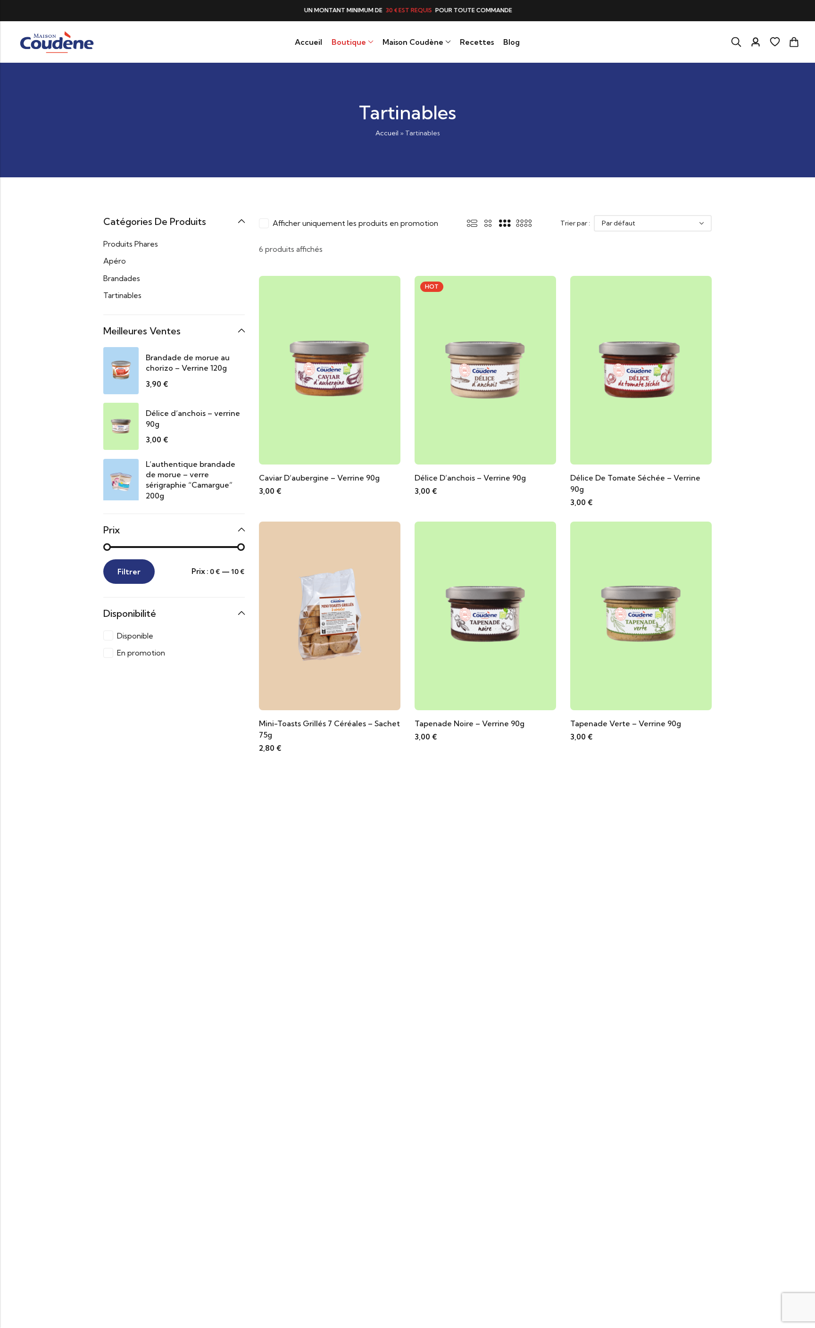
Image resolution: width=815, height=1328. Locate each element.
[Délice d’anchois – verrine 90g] (485, 369)
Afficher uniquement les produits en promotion (355, 223)
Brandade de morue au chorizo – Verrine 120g (188, 363)
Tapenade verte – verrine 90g (625, 723)
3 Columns (504, 223)
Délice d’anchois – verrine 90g (470, 477)
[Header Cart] (793, 42)
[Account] (755, 42)
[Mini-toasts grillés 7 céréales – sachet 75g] (329, 615)
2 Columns (488, 223)
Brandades (121, 278)
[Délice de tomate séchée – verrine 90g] (641, 369)
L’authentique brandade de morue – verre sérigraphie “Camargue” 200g (190, 479)
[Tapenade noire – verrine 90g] (485, 615)
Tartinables (122, 295)
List (472, 223)
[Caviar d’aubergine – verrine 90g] (329, 369)
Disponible (135, 635)
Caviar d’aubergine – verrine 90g (319, 477)
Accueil (387, 133)
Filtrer (129, 571)
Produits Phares (130, 244)
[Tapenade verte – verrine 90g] (641, 615)
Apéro (114, 261)
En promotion (141, 652)
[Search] (736, 42)
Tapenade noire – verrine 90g (469, 723)
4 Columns (524, 223)
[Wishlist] (775, 42)
